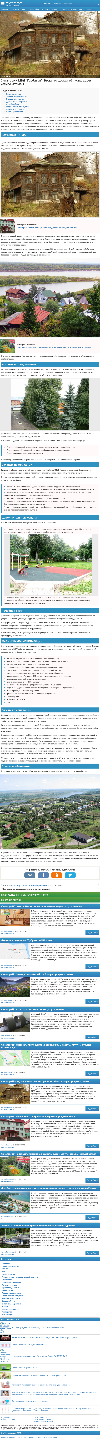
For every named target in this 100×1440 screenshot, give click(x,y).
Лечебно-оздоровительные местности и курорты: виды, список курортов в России (48, 1188)
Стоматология (8, 1274)
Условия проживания (15, 99)
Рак (3, 1271)
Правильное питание (11, 1293)
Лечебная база (12, 104)
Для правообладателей (43, 1421)
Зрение (5, 1306)
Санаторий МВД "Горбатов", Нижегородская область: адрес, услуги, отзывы (45, 1081)
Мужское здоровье (10, 1287)
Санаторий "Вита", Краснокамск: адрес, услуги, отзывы (33, 1009)
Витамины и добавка (11, 1304)
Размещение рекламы (43, 1419)
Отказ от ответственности (47, 1437)
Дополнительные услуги (16, 101)
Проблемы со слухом (11, 1282)
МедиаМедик (14, 2)
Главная (46, 3)
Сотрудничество (40, 1417)
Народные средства (10, 1266)
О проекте (56, 3)
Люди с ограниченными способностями (20, 1277)
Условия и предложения (16, 96)
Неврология (7, 1290)
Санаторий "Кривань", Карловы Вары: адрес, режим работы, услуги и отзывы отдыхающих (46, 1046)
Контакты (67, 3)
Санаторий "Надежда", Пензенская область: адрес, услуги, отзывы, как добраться (54, 347)
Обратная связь (8, 1419)
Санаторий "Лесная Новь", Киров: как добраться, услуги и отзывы (47, 228)
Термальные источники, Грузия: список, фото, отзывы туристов (38, 1225)
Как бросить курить (11, 1298)
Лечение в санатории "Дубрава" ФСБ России (26, 940)
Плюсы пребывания (14, 112)
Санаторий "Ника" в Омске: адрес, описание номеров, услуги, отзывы (41, 906)
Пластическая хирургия (12, 1295)
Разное (5, 1269)
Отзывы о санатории (15, 109)
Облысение (7, 1279)
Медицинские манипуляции (18, 107)
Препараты (7, 1312)
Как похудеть (8, 1314)
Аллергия (6, 1263)
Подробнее (92, 932)
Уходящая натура (13, 94)
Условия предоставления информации (17, 1437)
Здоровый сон (8, 1301)
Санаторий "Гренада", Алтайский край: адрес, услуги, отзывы (37, 974)
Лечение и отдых (7, 934)
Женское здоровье (10, 1309)
